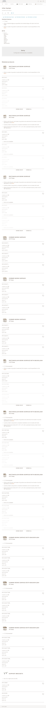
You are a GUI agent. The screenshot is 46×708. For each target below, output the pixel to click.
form (5, 27)
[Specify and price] (4, 0)
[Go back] (2, 4)
